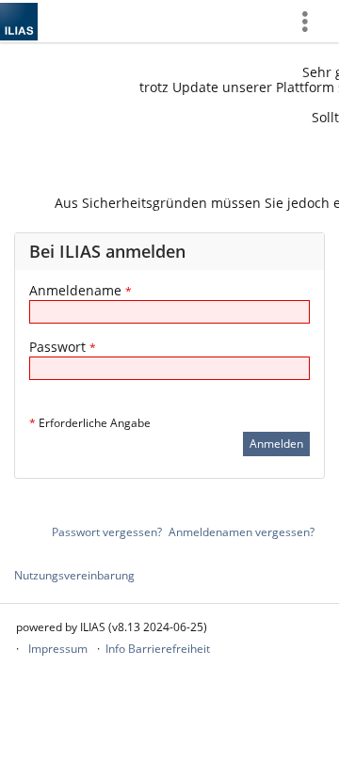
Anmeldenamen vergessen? (242, 532)
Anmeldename (80, 290)
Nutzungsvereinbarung (74, 575)
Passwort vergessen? (107, 532)
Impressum (58, 649)
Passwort (62, 347)
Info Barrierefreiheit (157, 649)
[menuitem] (311, 21)
